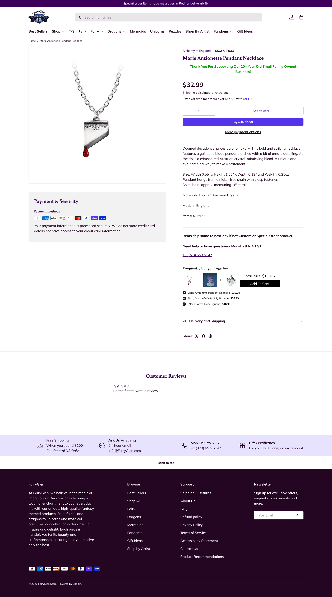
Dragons (114, 31)
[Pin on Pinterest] (210, 336)
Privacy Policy (191, 525)
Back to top (166, 463)
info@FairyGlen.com (124, 450)
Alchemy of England (197, 50)
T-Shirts (75, 31)
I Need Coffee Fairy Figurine (203, 304)
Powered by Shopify (70, 583)
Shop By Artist (198, 31)
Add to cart (260, 111)
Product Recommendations (202, 556)
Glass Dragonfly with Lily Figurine (208, 298)
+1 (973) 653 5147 (197, 255)
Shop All (134, 501)
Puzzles (175, 31)
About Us (187, 501)
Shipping (189, 92)
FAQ (183, 509)
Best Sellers (38, 31)
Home (32, 40)
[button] (301, 17)
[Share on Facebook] (203, 336)
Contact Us (189, 548)
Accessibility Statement (199, 540)
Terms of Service (193, 533)
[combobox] (168, 17)
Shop (56, 31)
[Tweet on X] (196, 336)
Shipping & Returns (195, 493)
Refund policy (191, 517)
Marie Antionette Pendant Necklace (61, 40)
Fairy (95, 31)
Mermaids (138, 31)
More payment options (243, 132)
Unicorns (157, 31)
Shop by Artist (138, 548)
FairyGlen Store (47, 583)
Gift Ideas (245, 31)
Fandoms (221, 31)
